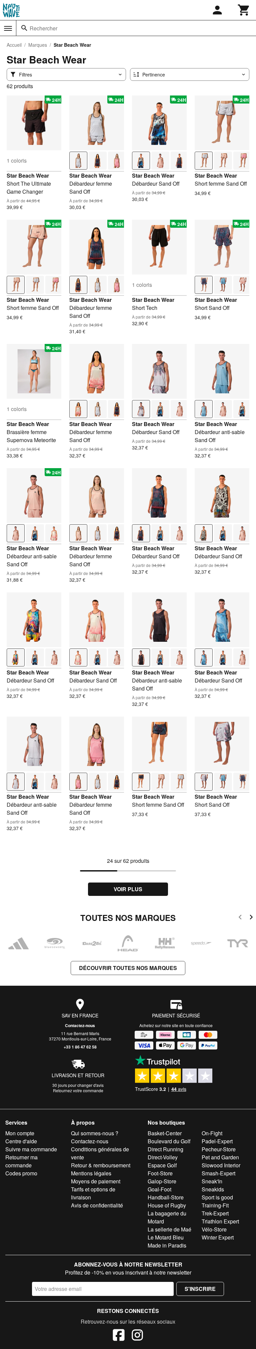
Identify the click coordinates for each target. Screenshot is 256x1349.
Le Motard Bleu (166, 1237)
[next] (251, 918)
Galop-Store (162, 1181)
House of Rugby (167, 1205)
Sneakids (213, 1189)
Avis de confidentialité (97, 1205)
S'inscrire (200, 1289)
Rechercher (43, 28)
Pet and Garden (220, 1157)
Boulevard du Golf (169, 1141)
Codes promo (21, 1173)
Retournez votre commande (78, 1090)
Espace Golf (162, 1165)
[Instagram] (137, 1336)
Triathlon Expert (220, 1221)
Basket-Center (165, 1133)
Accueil (14, 44)
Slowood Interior (221, 1165)
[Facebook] (118, 1336)
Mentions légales (91, 1173)
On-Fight (212, 1133)
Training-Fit (215, 1205)
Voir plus (128, 889)
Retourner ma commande (21, 1161)
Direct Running (165, 1149)
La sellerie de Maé (169, 1229)
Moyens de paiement (95, 1181)
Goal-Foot (159, 1189)
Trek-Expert (215, 1213)
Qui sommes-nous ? (94, 1133)
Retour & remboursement (100, 1165)
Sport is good (217, 1197)
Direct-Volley (163, 1157)
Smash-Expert (218, 1173)
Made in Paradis (167, 1245)
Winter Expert (218, 1237)
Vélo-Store (214, 1229)
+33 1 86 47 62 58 (80, 1047)
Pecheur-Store (219, 1149)
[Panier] (244, 10)
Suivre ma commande (31, 1149)
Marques (37, 44)
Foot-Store (160, 1173)
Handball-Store (166, 1197)
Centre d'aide (21, 1141)
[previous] (240, 918)
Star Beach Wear (28, 175)
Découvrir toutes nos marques (128, 968)
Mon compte (19, 1133)
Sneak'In (212, 1181)
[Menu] (8, 28)
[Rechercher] (24, 28)
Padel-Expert (217, 1141)
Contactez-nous (80, 1025)
